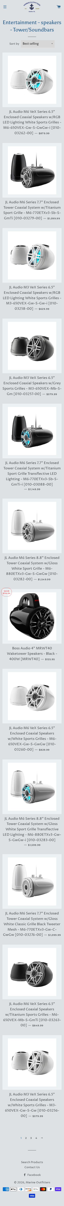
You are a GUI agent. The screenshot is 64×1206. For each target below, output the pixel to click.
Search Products (32, 1162)
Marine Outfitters (38, 1182)
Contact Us (32, 1167)
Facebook (34, 1175)
